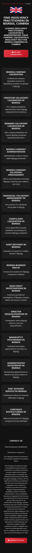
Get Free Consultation (16, 53)
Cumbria (22, 3)
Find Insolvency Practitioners (10, 3)
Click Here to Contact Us (16, 452)
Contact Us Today (16, 540)
